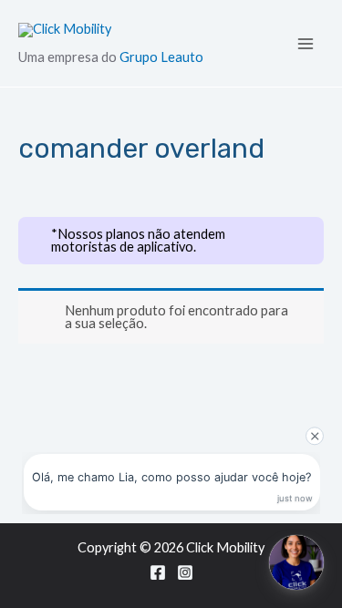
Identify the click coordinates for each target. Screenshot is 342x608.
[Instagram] (185, 572)
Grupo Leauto (161, 57)
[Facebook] (158, 572)
